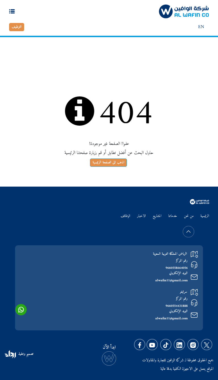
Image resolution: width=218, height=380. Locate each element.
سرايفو (183, 292)
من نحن (189, 216)
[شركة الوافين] (184, 11)
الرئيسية (199, 52)
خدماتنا (172, 216)
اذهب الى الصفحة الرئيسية (108, 162)
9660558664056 (176, 268)
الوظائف (125, 216)
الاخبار (141, 216)
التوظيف (17, 27)
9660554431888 (176, 306)
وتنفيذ (21, 354)
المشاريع (157, 216)
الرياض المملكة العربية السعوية (170, 254)
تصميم (29, 354)
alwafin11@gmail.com (171, 280)
